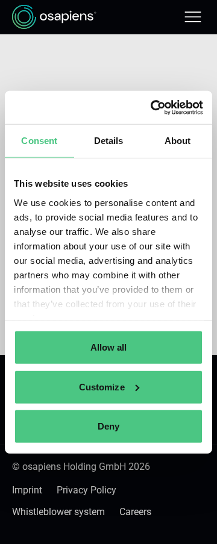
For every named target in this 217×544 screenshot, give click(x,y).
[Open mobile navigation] (193, 17)
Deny (108, 426)
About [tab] (178, 141)
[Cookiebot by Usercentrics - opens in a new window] (153, 107)
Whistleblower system (58, 511)
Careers (135, 511)
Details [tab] (109, 141)
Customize (102, 386)
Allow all (108, 347)
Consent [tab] (39, 141)
